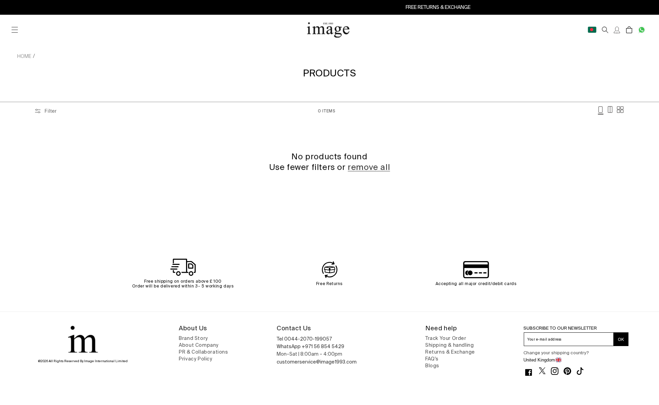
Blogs (432, 365)
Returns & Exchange (450, 352)
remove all (369, 167)
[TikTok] (582, 371)
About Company (199, 345)
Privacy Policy (195, 358)
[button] (14, 30)
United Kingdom (539, 360)
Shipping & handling (449, 345)
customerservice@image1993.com (317, 362)
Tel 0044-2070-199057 (304, 339)
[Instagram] (557, 371)
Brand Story (193, 338)
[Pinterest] (570, 371)
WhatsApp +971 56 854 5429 (310, 346)
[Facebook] (531, 372)
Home (24, 56)
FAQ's (432, 358)
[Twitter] (545, 371)
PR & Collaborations (203, 352)
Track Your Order (445, 338)
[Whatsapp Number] (641, 30)
